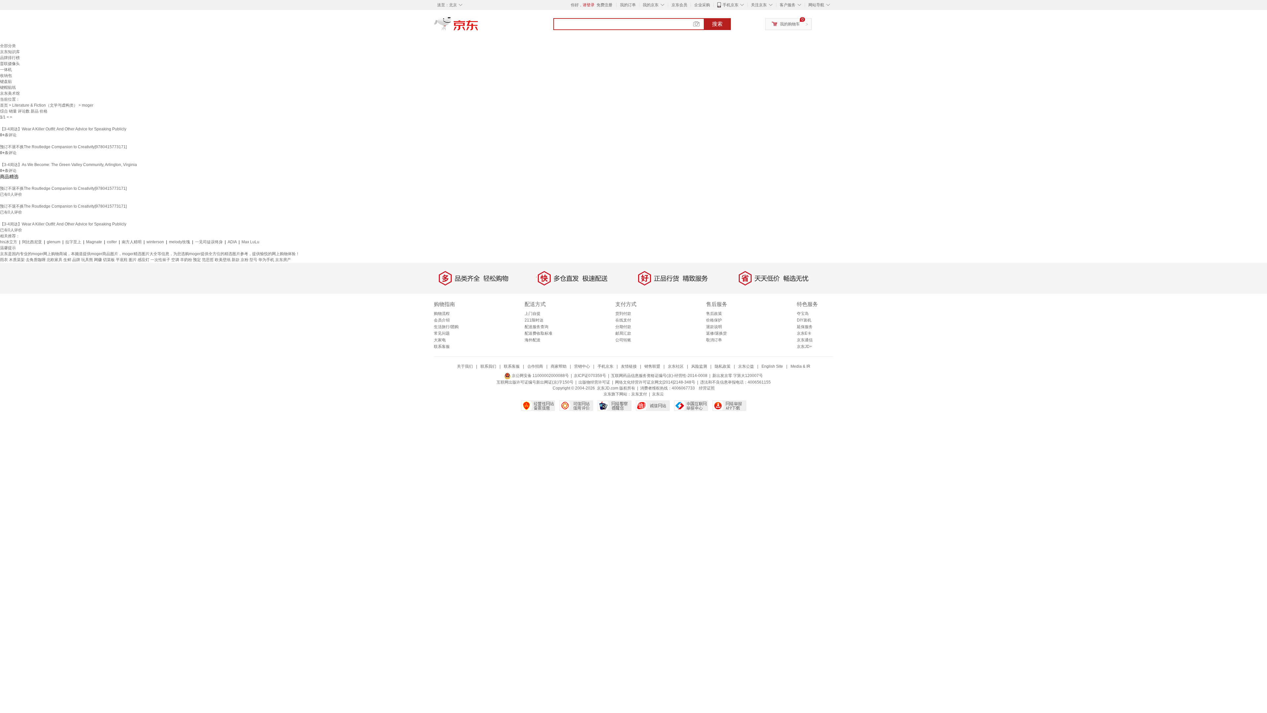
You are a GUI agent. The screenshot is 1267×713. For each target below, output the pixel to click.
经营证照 (707, 388)
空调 (175, 259)
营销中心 (582, 366)
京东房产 (283, 259)
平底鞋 (122, 259)
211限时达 (534, 320)
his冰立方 (8, 242)
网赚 (98, 259)
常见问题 (442, 333)
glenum (53, 242)
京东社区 (676, 366)
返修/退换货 (716, 333)
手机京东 (730, 5)
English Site (772, 366)
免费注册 (604, 5)
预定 (197, 259)
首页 (4, 105)
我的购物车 (790, 24)
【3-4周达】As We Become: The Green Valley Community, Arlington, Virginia (68, 164)
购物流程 (442, 313)
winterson (155, 242)
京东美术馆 (10, 93)
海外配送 (532, 340)
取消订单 (714, 340)
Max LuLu (250, 242)
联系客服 (442, 346)
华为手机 (266, 259)
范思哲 (208, 259)
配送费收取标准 (538, 333)
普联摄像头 (10, 63)
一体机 (6, 69)
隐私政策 (723, 366)
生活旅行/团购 (446, 326)
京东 (478, 26)
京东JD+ (804, 346)
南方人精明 (132, 242)
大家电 (440, 340)
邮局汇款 (623, 333)
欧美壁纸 (223, 259)
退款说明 (714, 326)
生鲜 (67, 259)
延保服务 (805, 326)
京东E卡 (804, 333)
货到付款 (623, 313)
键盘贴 (6, 81)
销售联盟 (652, 366)
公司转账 (623, 340)
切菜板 (109, 259)
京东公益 (746, 366)
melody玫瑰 (179, 242)
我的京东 (651, 5)
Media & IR (800, 366)
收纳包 (6, 75)
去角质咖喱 (36, 259)
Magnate (94, 242)
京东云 (658, 394)
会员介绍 (442, 320)
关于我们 (465, 366)
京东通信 (805, 340)
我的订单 (628, 5)
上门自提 (532, 313)
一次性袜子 (160, 259)
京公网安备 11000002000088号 (540, 375)
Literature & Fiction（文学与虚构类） (45, 105)
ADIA (232, 242)
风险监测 (699, 366)
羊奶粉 (186, 259)
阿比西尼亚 (32, 242)
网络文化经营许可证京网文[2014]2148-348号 (655, 382)
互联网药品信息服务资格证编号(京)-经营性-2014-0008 (659, 375)
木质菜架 (17, 259)
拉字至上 (73, 242)
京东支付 (639, 394)
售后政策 (714, 313)
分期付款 (623, 326)
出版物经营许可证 (594, 382)
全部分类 (8, 46)
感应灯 (143, 259)
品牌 (76, 259)
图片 (133, 259)
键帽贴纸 (8, 87)
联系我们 (488, 366)
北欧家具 (54, 259)
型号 (253, 259)
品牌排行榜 (10, 57)
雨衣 (4, 259)
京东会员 (679, 5)
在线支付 (623, 320)
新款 (236, 259)
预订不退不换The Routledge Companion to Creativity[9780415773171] (63, 147)
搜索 (717, 24)
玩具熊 (87, 259)
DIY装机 (804, 320)
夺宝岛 (803, 313)
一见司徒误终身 (209, 242)
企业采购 (702, 5)
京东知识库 (10, 52)
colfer (112, 242)
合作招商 (535, 366)
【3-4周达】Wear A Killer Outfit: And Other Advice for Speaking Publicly (63, 129)
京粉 (244, 259)
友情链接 (629, 366)
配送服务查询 (536, 326)
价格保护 (714, 320)
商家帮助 (559, 366)
